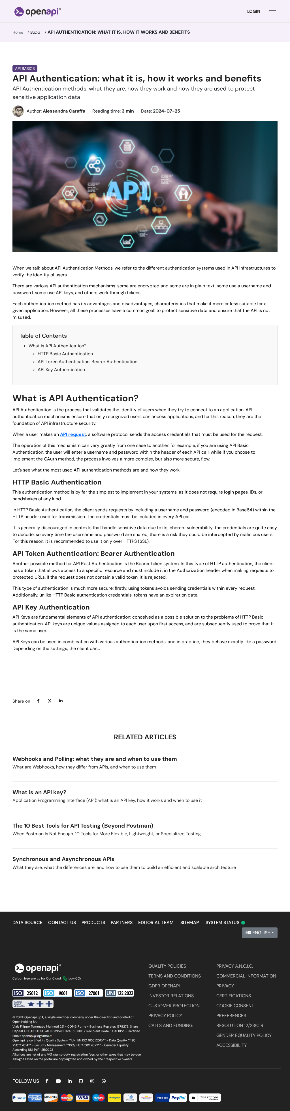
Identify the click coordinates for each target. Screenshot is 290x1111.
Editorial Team (156, 922)
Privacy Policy (165, 1016)
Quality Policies (167, 966)
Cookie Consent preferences (235, 1011)
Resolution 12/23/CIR (239, 1025)
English (260, 933)
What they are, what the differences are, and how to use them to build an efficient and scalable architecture (124, 867)
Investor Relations (171, 996)
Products (93, 922)
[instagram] (92, 1081)
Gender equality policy (244, 1035)
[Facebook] (47, 1081)
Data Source (27, 922)
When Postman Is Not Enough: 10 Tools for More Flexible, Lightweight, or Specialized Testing (106, 834)
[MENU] (272, 11)
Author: (56, 111)
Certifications (233, 996)
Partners (122, 922)
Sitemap (189, 922)
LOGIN (253, 11)
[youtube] (58, 1081)
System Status (226, 922)
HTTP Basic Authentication (65, 354)
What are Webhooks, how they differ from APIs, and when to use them (84, 767)
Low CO (75, 978)
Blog (35, 32)
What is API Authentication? (57, 346)
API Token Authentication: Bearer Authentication (87, 362)
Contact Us (62, 922)
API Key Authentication (61, 370)
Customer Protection (174, 1006)
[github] (81, 1081)
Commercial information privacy (246, 981)
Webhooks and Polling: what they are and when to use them (94, 759)
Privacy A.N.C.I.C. (234, 966)
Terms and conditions (174, 976)
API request (73, 434)
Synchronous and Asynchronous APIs (63, 859)
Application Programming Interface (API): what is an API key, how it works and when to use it (107, 800)
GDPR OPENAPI (164, 986)
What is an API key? (39, 792)
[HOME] (37, 11)
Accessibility (231, 1045)
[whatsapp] (103, 1081)
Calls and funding (170, 1025)
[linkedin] (69, 1081)
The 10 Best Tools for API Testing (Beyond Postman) (82, 825)
